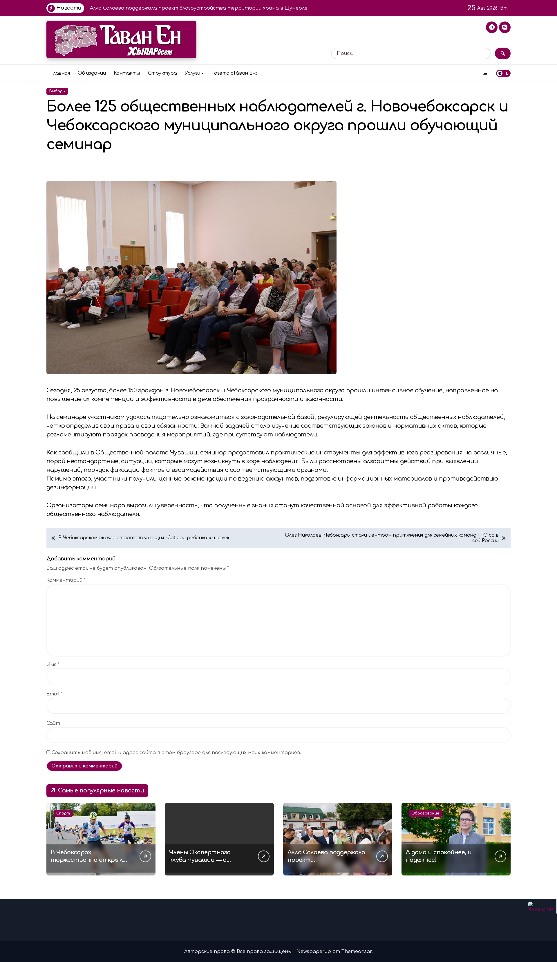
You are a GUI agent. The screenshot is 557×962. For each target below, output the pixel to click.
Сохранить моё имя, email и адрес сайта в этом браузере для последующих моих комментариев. (176, 752)
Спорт (63, 813)
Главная (60, 73)
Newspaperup (313, 951)
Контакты (127, 73)
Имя (52, 664)
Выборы (57, 91)
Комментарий (66, 580)
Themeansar (356, 951)
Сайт (53, 723)
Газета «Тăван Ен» (234, 73)
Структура (162, 73)
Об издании (92, 73)
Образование (425, 813)
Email (54, 694)
